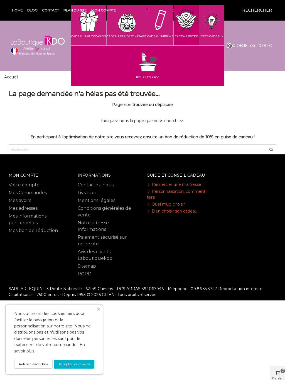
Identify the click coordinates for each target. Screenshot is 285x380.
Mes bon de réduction (33, 230)
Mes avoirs (20, 200)
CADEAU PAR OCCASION (88, 36)
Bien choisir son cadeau (174, 211)
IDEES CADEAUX (211, 36)
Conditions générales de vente (104, 212)
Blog (32, 10)
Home (17, 10)
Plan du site (75, 10)
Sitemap (87, 266)
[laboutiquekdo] (37, 45)
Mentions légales (96, 200)
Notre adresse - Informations (95, 226)
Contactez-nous (96, 184)
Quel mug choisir (168, 204)
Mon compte (103, 10)
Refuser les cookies (33, 364)
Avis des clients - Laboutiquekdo (95, 255)
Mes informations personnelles (27, 219)
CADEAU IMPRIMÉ (160, 36)
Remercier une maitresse (176, 184)
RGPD (85, 274)
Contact (50, 10)
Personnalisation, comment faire (176, 194)
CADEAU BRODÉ (186, 36)
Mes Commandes (28, 192)
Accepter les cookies (74, 364)
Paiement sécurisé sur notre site (102, 240)
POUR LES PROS (147, 77)
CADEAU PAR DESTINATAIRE (127, 36)
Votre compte (24, 184)
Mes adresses (23, 208)
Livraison (87, 192)
